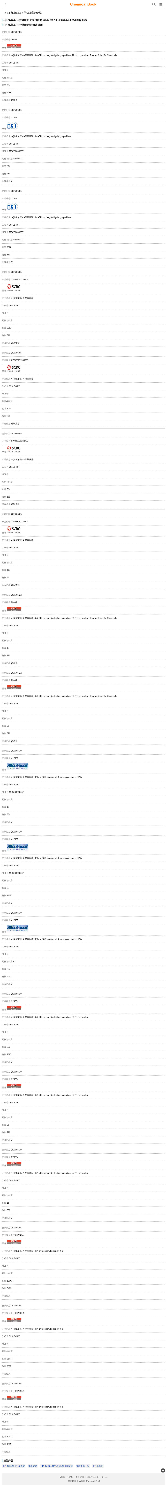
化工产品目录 (93, 1477)
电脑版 (82, 1481)
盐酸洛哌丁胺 (82, 1466)
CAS (70, 1477)
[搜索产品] (154, 4)
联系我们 (72, 1481)
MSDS (62, 1477)
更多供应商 (36, 20)
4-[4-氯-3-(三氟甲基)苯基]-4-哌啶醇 (56, 1466)
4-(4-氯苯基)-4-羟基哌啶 (16, 20)
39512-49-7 (49, 20)
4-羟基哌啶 (98, 1466)
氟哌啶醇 (32, 1466)
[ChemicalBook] (83, 4)
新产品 (104, 1477)
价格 (84, 20)
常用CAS (80, 1477)
